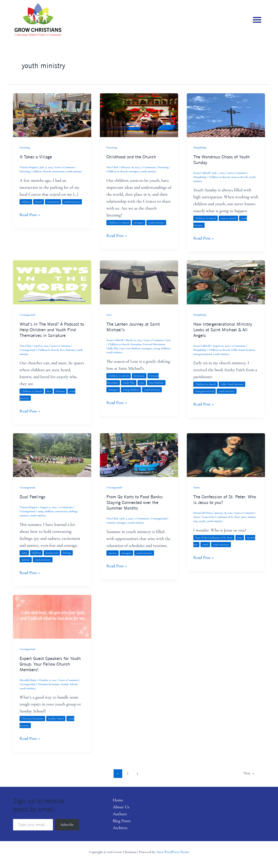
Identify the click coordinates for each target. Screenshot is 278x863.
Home (118, 800)
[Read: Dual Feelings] (52, 454)
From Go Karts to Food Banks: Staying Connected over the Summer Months (134, 502)
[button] (257, 20)
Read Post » (30, 214)
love (62, 350)
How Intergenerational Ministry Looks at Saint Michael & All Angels (222, 330)
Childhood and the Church (131, 156)
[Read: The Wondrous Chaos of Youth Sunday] (226, 114)
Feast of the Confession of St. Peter (221, 517)
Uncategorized (27, 315)
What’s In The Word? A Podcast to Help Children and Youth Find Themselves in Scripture (52, 330)
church (47, 171)
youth (202, 521)
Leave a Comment (64, 167)
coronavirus (61, 511)
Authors (120, 814)
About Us (121, 807)
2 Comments (149, 167)
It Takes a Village (36, 156)
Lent (108, 315)
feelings (73, 511)
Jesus (244, 517)
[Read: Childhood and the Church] (139, 114)
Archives (120, 827)
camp (40, 511)
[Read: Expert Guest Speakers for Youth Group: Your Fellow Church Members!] (52, 616)
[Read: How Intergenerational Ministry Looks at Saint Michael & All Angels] (226, 281)
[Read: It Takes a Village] (52, 114)
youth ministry (74, 171)
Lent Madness (133, 348)
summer (24, 515)
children (37, 171)
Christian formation (48, 684)
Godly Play (112, 348)
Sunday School (69, 684)
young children (161, 348)
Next (249, 773)
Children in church (117, 171)
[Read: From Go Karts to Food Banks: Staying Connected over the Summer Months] (139, 454)
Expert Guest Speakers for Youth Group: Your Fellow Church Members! (50, 664)
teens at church (239, 177)
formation (136, 344)
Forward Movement (154, 344)
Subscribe (67, 824)
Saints (196, 487)
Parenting (25, 147)
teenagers (134, 171)
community (58, 171)
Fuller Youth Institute (243, 350)
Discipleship (199, 147)
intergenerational (202, 354)
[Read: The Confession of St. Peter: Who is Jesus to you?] (226, 454)
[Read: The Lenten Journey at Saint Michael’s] (139, 281)
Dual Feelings (32, 496)
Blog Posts (122, 821)
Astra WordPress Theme (172, 852)
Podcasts (70, 350)
